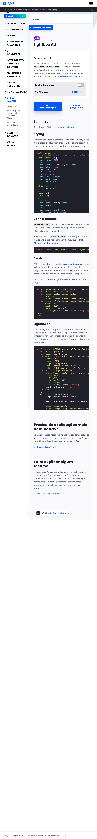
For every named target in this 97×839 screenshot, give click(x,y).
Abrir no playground (76, 106)
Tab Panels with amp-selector (13, 123)
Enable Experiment (45, 85)
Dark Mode (11, 106)
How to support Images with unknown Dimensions (13, 114)
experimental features (71, 76)
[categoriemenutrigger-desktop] (41, 27)
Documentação (41, 41)
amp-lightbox (67, 127)
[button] (91, 3)
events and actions (72, 264)
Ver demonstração (47, 106)
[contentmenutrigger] (61, 18)
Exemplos (55, 41)
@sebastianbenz (61, 513)
